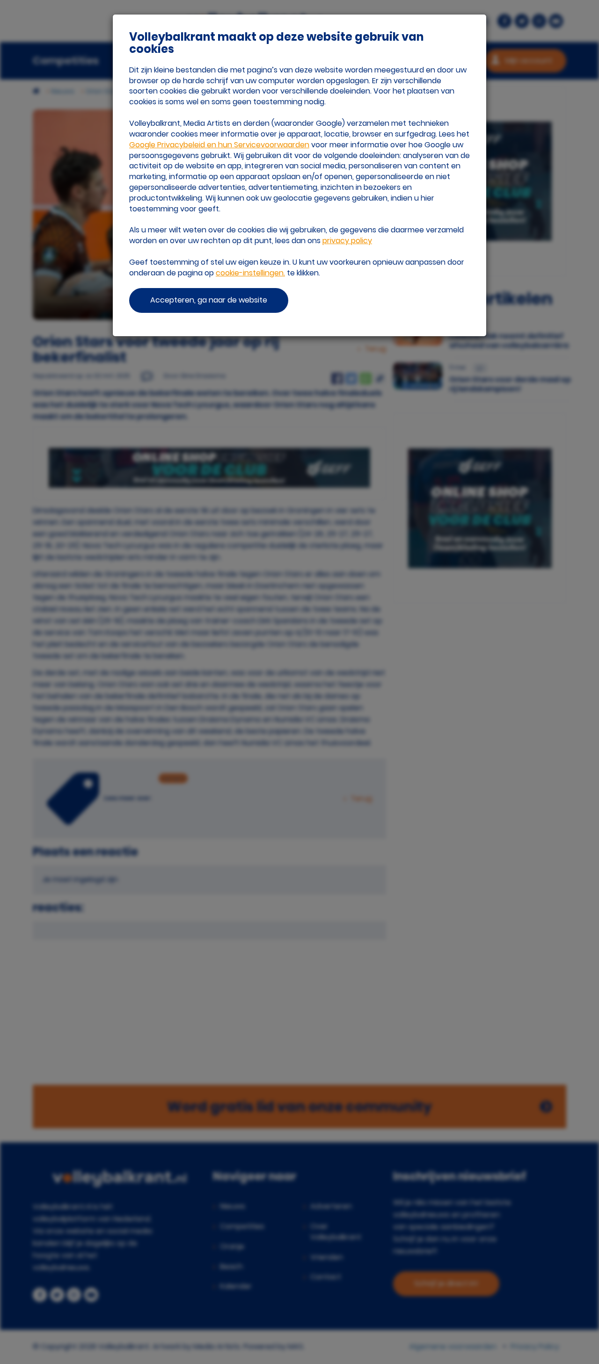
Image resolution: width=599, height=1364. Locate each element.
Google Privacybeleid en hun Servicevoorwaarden (219, 144)
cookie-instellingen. (250, 272)
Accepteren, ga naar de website (208, 300)
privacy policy (347, 240)
